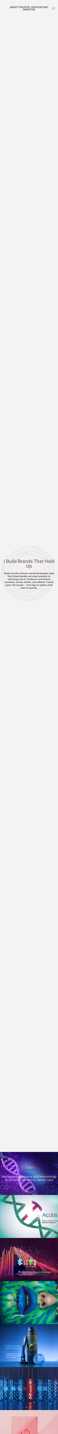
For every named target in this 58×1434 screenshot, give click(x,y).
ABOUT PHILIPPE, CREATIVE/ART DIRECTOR (29, 8)
